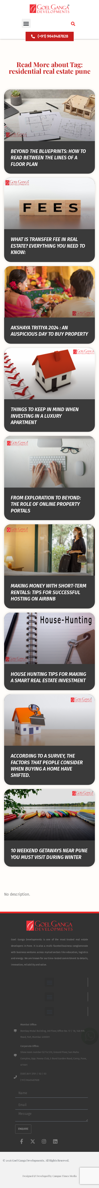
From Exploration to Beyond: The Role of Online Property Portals (46, 504)
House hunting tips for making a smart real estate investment (48, 677)
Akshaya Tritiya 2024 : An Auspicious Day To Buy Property (49, 331)
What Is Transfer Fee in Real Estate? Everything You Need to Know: (48, 245)
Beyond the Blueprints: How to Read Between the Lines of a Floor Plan (48, 157)
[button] (26, 23)
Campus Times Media (64, 1176)
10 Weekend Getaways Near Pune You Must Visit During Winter (49, 854)
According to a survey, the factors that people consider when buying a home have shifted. (47, 765)
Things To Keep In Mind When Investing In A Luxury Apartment (45, 415)
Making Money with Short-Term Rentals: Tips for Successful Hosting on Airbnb (48, 592)
